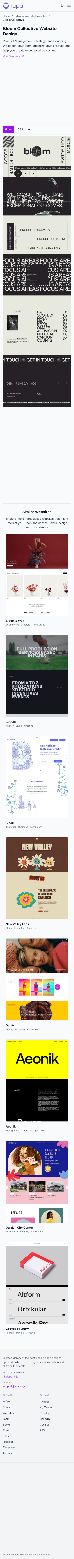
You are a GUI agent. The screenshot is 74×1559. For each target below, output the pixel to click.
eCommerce (12, 624)
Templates (9, 1447)
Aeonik (11, 1126)
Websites (8, 1413)
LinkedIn (45, 1418)
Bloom (10, 823)
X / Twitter (46, 1407)
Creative (28, 725)
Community (23, 1231)
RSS (42, 1430)
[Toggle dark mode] (62, 6)
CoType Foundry (17, 1328)
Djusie (10, 1025)
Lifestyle (25, 624)
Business (23, 827)
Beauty (9, 1029)
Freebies (8, 1441)
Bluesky (44, 1413)
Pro (8, 1401)
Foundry (10, 1332)
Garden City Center (19, 1227)
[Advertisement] (37, 455)
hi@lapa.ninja (10, 1376)
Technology (36, 827)
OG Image (23, 129)
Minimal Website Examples (31, 16)
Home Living (38, 624)
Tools (6, 1430)
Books (6, 1424)
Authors (7, 1453)
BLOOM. (11, 722)
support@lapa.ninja (14, 1386)
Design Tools (37, 1130)
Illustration (11, 827)
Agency (10, 725)
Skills (6, 1436)
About (6, 1407)
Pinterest (45, 1401)
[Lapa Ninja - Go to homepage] (13, 5)
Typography (12, 1130)
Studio (19, 725)
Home (6, 16)
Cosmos (44, 1424)
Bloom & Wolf (15, 620)
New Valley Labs (17, 924)
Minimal (24, 1130)
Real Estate (37, 1231)
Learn (6, 1418)
